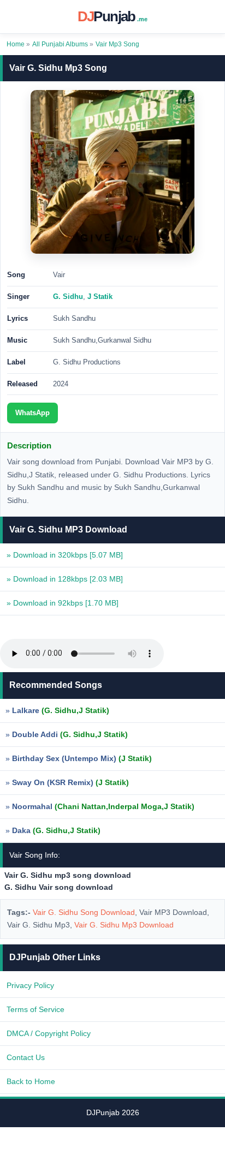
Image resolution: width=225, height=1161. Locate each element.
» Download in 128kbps (65, 578)
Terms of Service (35, 1009)
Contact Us (26, 1057)
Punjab (113, 16)
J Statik (99, 296)
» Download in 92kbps (63, 603)
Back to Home (31, 1081)
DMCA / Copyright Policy (49, 1033)
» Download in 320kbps (65, 554)
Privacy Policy (30, 985)
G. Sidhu (68, 296)
